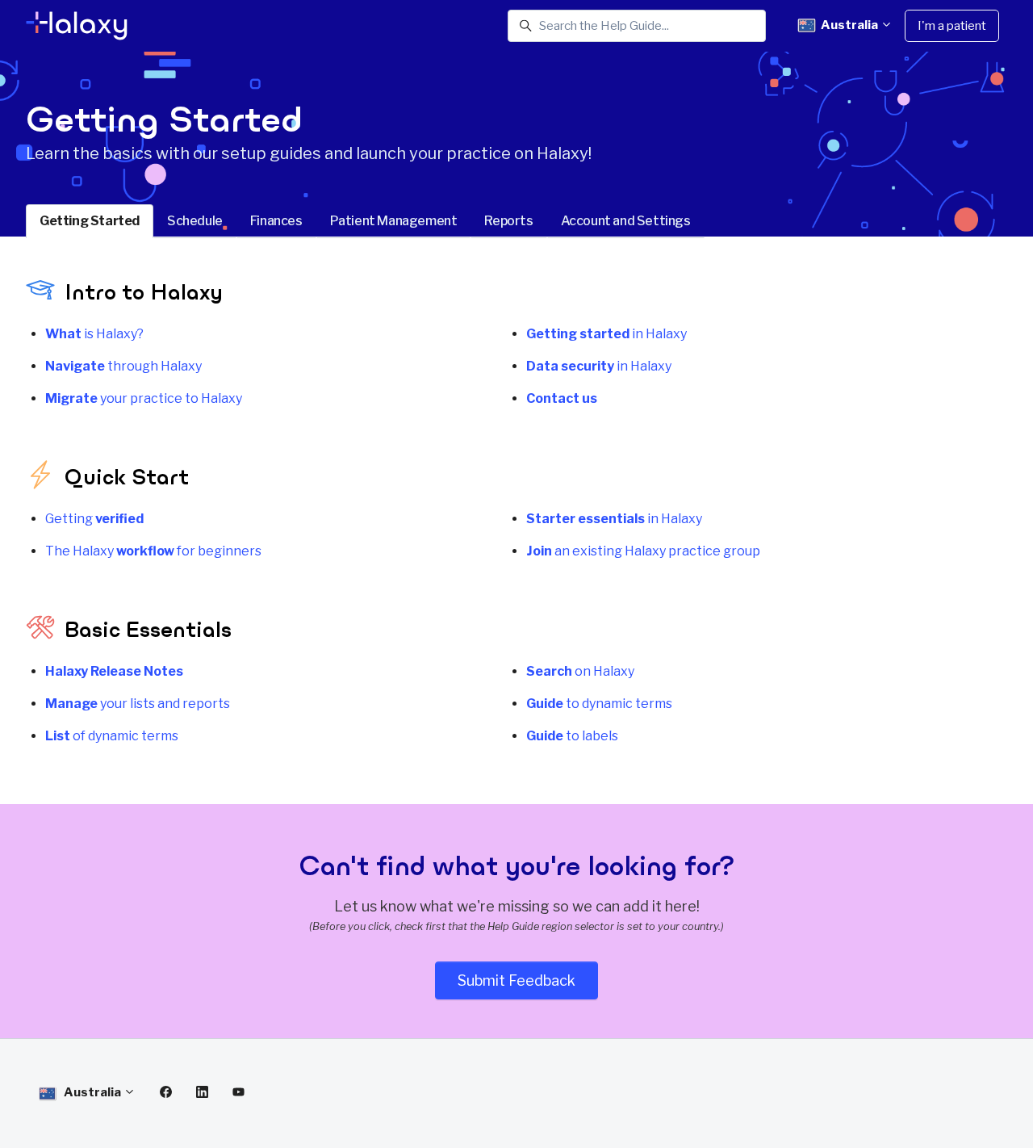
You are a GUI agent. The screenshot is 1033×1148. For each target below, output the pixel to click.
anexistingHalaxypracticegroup (643, 551)
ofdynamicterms (111, 736)
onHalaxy (580, 671)
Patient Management (394, 220)
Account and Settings (626, 220)
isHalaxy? (94, 333)
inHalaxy (606, 333)
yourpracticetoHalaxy (143, 398)
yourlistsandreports (137, 703)
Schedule (195, 220)
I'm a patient (952, 26)
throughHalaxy (123, 366)
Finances (276, 220)
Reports (508, 220)
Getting (94, 518)
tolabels (572, 736)
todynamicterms (599, 703)
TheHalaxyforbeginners (153, 551)
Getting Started (90, 220)
